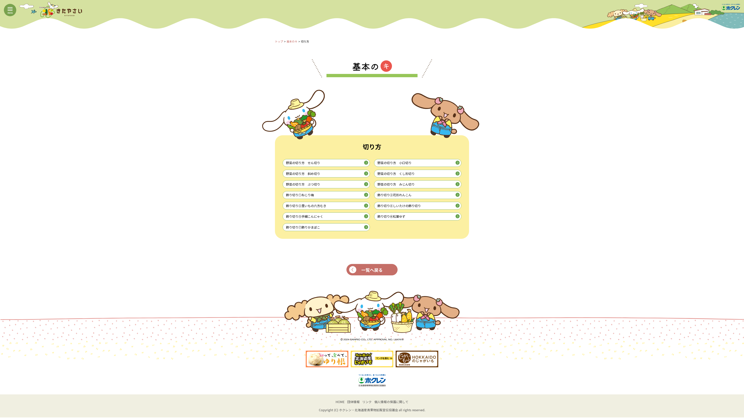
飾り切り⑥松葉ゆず (391, 216)
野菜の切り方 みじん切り (396, 184)
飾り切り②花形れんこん (394, 195)
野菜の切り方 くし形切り (396, 173)
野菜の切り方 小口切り (394, 162)
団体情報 (353, 401)
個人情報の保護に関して (391, 401)
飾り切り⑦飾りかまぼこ (303, 227)
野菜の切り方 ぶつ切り (303, 184)
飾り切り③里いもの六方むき (306, 205)
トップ (279, 41)
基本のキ (292, 41)
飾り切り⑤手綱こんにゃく (304, 216)
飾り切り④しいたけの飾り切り (399, 205)
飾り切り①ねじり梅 (300, 195)
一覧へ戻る (372, 270)
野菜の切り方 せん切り (303, 162)
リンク (367, 401)
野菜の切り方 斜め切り (303, 173)
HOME (340, 401)
